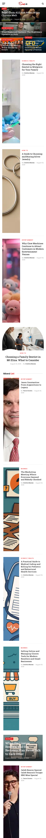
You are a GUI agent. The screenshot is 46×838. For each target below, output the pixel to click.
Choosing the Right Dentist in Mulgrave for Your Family (32, 67)
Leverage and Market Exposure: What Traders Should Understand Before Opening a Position (34, 45)
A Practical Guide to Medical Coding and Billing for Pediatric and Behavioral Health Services (31, 566)
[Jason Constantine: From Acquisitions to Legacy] (11, 420)
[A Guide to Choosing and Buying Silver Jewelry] (11, 191)
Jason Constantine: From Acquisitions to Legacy (31, 385)
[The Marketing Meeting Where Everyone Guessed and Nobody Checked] (11, 509)
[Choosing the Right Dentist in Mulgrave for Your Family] (11, 101)
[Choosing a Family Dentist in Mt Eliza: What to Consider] (23, 338)
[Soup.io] (23, 3)
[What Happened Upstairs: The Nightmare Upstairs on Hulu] (23, 30)
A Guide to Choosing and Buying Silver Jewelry (32, 156)
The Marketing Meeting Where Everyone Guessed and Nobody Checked (31, 476)
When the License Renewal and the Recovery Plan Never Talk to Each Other (23, 748)
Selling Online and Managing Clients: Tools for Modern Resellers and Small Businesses (30, 656)
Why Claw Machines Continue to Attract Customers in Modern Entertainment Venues (33, 249)
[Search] (42, 3)
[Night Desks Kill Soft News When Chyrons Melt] (23, 14)
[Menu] (3, 3)
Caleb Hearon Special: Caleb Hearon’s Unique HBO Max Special (32, 772)
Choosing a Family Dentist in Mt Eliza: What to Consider (23, 358)
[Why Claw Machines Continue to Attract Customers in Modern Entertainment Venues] (11, 281)
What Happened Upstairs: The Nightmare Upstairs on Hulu (22, 33)
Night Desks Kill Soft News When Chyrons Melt (21, 14)
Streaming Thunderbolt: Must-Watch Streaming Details (10, 46)
